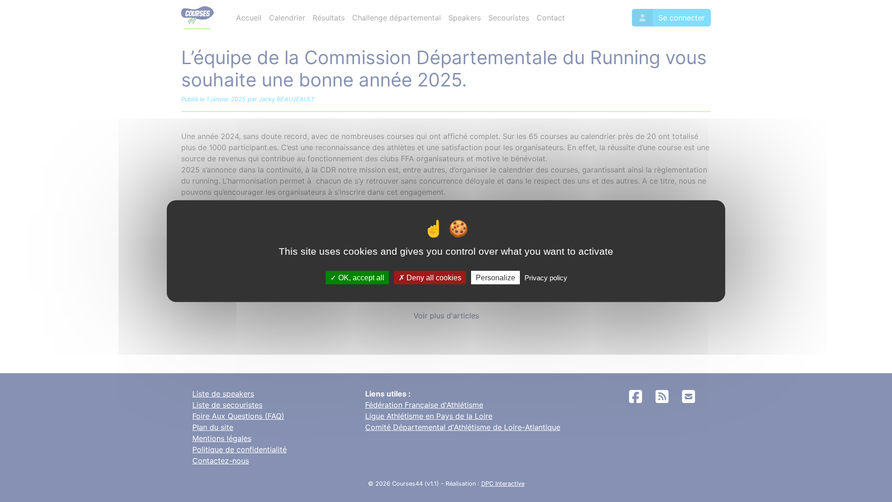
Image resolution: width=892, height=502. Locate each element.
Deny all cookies (433, 277)
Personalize (495, 277)
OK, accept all (360, 277)
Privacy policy (546, 277)
